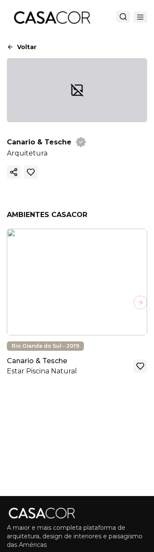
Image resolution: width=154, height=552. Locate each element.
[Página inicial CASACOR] (52, 17)
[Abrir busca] (123, 17)
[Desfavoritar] (31, 172)
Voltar (26, 47)
